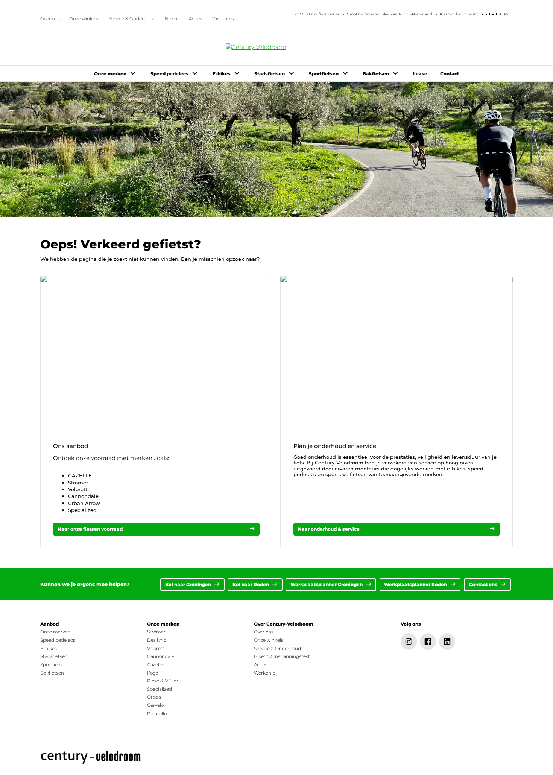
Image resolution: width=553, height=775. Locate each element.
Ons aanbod (70, 445)
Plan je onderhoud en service (334, 445)
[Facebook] (428, 641)
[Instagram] (409, 641)
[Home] (91, 757)
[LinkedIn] (447, 641)
